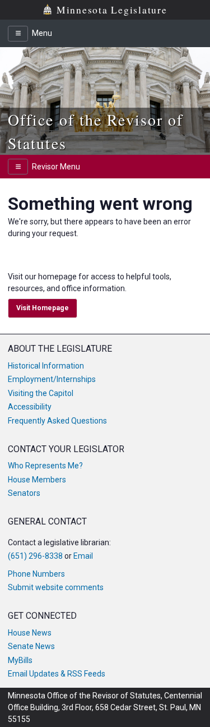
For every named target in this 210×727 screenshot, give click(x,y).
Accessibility (30, 406)
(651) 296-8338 (35, 555)
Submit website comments (56, 587)
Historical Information (46, 365)
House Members (37, 479)
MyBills (20, 660)
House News (30, 632)
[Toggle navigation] (18, 34)
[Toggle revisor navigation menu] (18, 166)
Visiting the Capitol (40, 393)
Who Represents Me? (45, 465)
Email (83, 555)
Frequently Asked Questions (57, 420)
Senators (24, 493)
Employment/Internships (52, 379)
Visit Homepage (42, 308)
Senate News (31, 646)
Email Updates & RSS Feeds (56, 673)
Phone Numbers (36, 573)
